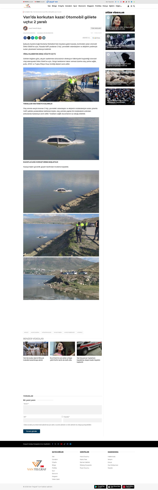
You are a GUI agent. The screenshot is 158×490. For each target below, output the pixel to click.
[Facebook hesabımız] (115, 2)
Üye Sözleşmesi (113, 465)
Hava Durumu (84, 456)
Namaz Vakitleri (85, 462)
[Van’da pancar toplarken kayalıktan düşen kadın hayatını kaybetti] (89, 349)
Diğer (118, 6)
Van (49, 6)
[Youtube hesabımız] (123, 2)
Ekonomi (82, 6)
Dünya (105, 6)
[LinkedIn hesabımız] (128, 2)
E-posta (66, 417)
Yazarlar (110, 468)
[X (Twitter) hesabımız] (118, 2)
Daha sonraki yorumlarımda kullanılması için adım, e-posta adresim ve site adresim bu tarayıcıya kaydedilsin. (58, 425)
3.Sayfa (61, 6)
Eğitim (111, 6)
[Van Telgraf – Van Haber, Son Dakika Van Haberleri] (27, 7)
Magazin (90, 6)
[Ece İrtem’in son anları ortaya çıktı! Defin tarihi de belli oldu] (62, 349)
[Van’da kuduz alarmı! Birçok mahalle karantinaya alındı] (35, 349)
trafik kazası (47, 332)
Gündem (68, 6)
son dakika (35, 332)
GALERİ (29, 1)
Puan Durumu (84, 468)
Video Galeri (98, 33)
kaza (26, 332)
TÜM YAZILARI (96, 28)
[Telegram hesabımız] (131, 2)
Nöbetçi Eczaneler (86, 465)
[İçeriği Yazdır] (43, 37)
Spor (75, 6)
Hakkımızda (111, 456)
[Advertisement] (12, 65)
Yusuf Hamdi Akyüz (35, 28)
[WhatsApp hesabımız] (134, 2)
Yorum (26, 404)
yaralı (80, 332)
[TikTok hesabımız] (126, 2)
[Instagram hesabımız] (120, 2)
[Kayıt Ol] (129, 6)
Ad (25, 417)
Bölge (54, 6)
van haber (58, 332)
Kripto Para (83, 459)
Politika (98, 6)
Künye (110, 462)
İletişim (110, 459)
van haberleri (70, 332)
